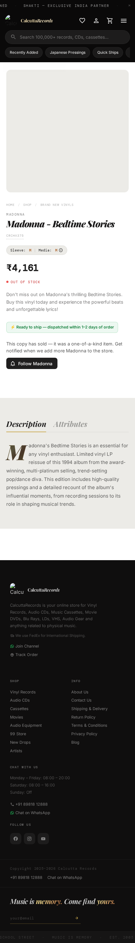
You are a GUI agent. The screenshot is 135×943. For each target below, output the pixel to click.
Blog (75, 742)
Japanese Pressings (67, 52)
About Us (80, 692)
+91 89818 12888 (31, 804)
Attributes (70, 424)
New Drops (20, 742)
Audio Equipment (26, 725)
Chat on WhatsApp (32, 812)
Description (26, 424)
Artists (16, 750)
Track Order (26, 654)
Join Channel (27, 646)
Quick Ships (107, 52)
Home (10, 205)
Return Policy (83, 717)
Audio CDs (20, 700)
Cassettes (19, 708)
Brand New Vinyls (57, 205)
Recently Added (24, 52)
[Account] (96, 20)
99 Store (18, 733)
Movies (16, 717)
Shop (27, 205)
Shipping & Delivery (89, 708)
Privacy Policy (84, 733)
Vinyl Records (23, 692)
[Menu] (123, 20)
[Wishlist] (82, 20)
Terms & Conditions (89, 725)
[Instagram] (29, 838)
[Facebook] (15, 838)
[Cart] (110, 20)
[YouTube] (43, 838)
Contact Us (81, 700)
